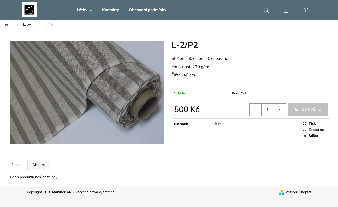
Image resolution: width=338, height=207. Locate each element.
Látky (217, 124)
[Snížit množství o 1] (256, 110)
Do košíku (311, 109)
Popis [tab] (15, 164)
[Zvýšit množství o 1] (280, 110)
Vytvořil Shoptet (298, 192)
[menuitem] (84, 10)
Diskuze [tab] (39, 164)
